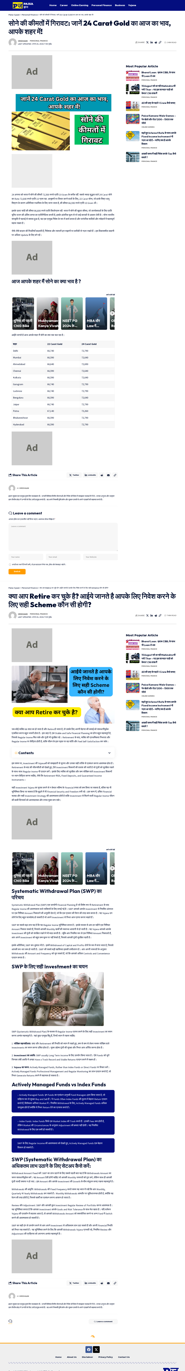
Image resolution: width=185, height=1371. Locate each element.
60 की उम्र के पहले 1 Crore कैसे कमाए (159, 102)
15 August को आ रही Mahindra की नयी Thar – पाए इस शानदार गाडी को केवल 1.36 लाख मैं (159, 89)
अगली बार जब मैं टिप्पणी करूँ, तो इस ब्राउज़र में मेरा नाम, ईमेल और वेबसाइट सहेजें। (39, 564)
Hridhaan (23, 41)
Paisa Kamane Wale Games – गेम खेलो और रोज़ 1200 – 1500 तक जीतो (159, 119)
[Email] (108, 475)
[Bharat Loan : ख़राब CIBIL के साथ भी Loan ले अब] (132, 76)
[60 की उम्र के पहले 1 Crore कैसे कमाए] (132, 106)
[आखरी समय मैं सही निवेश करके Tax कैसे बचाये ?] (132, 157)
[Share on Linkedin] (152, 42)
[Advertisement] (32, 171)
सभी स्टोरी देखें (110, 295)
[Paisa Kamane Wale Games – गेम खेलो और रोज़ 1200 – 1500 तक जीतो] (132, 119)
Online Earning (148, 127)
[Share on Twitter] (147, 42)
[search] (173, 5)
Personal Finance (39, 41)
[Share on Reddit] (156, 42)
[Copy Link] (160, 42)
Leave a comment (104, 1322)
